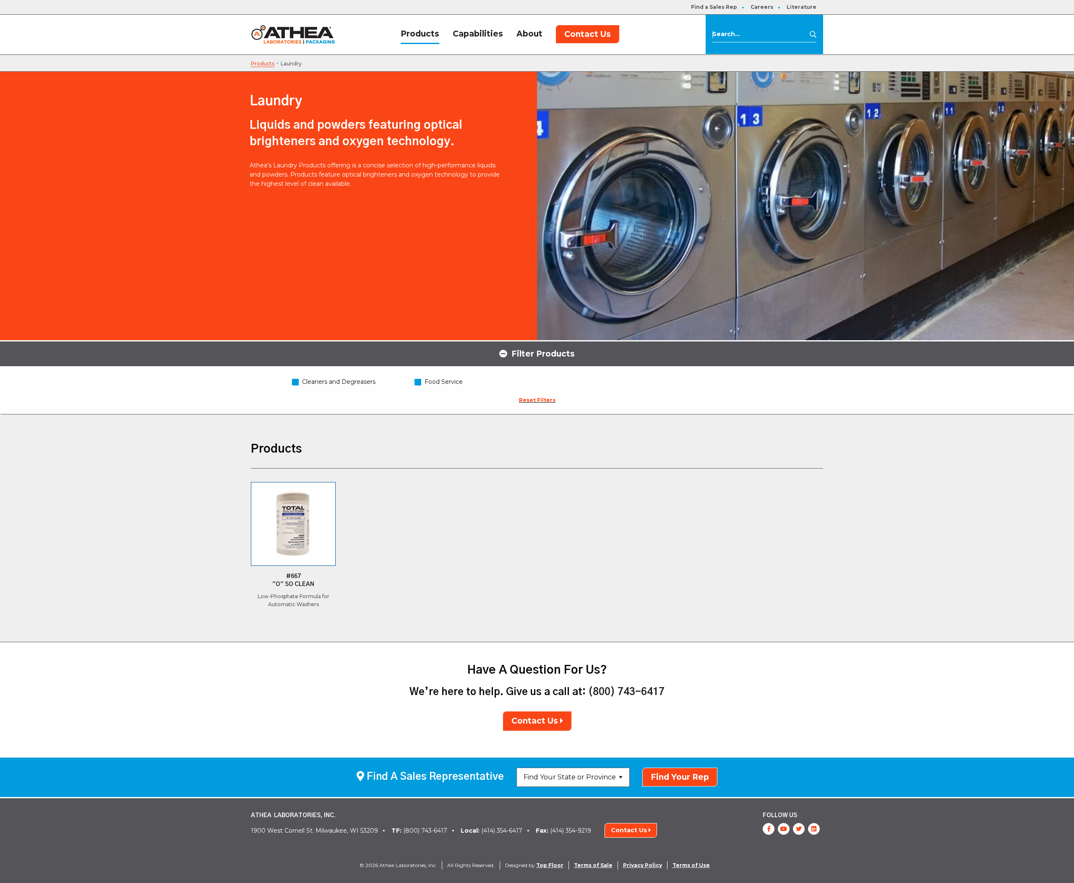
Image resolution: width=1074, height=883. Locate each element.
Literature (801, 7)
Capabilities (478, 34)
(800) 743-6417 (626, 692)
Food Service (444, 381)
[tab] (537, 353)
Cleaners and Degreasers (338, 381)
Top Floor (549, 865)
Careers (762, 7)
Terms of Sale (593, 865)
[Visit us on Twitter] (799, 829)
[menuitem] (714, 7)
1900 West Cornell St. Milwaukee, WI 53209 (314, 830)
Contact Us (587, 34)
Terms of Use (691, 865)
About (529, 34)
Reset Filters (537, 400)
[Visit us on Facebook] (768, 829)
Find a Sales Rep (714, 7)
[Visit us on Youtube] (784, 829)
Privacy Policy (642, 865)
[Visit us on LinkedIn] (814, 829)
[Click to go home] (293, 34)
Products (420, 34)
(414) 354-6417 (491, 830)
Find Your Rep (680, 777)
